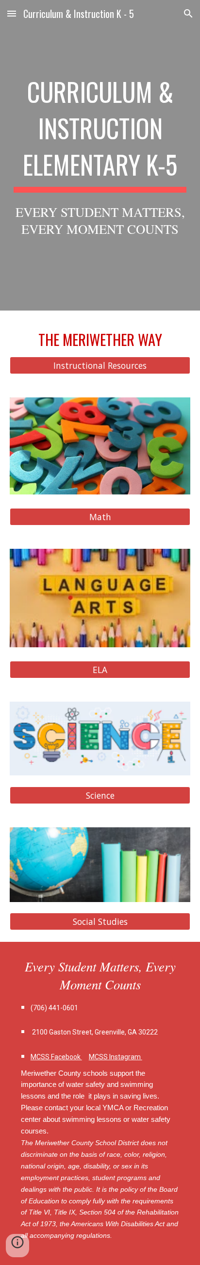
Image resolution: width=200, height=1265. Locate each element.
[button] (11, 13)
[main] (100, 155)
